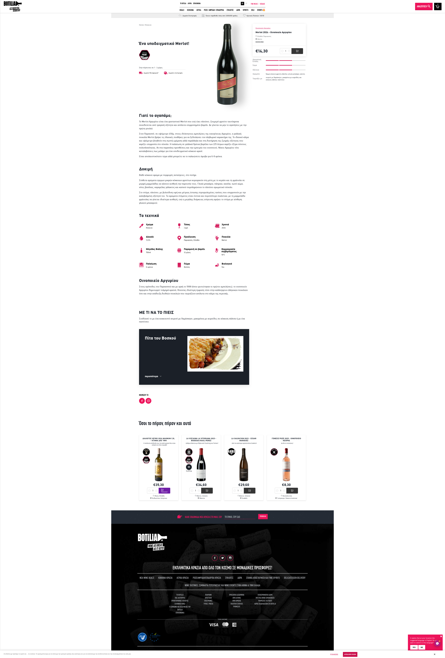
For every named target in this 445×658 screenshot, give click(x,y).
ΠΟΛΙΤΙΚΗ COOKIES (237, 604)
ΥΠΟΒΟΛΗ (263, 516)
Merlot (259, 39)
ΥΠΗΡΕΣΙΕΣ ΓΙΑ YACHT (265, 601)
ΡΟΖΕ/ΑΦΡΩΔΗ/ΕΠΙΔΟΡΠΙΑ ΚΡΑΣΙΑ (207, 577)
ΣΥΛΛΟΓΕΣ (230, 10)
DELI (252, 10)
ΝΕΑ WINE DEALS (147, 577)
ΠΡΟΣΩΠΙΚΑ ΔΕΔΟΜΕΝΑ (236, 595)
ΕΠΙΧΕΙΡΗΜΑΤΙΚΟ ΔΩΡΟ (265, 595)
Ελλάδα (259, 36)
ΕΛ (242, 3)
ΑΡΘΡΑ (190, 3)
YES (414, 647)
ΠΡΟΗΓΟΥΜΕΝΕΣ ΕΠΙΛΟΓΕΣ (179, 601)
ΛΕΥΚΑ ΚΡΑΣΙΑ (183, 577)
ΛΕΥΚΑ (198, 10)
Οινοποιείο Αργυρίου (263, 28)
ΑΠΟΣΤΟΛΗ (208, 598)
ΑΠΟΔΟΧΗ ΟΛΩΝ (350, 654)
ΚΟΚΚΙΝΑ (190, 10)
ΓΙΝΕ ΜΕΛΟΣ (254, 4)
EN (246, 3)
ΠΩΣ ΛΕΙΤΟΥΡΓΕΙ (180, 598)
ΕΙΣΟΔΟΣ (262, 4)
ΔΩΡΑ (238, 10)
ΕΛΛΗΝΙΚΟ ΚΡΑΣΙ (180, 604)
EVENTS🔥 (261, 10)
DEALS (182, 10)
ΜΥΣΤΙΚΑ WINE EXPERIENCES (265, 598)
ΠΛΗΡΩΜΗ (208, 595)
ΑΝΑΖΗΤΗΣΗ (422, 6)
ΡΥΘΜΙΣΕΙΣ (334, 654)
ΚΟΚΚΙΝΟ (260, 42)
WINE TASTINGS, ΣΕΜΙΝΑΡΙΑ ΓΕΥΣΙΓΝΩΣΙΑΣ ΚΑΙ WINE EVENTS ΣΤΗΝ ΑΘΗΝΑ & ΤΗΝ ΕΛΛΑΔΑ (222, 585)
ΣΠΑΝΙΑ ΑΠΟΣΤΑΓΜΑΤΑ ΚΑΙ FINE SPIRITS (263, 577)
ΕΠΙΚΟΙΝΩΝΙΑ (197, 3)
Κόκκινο (148, 25)
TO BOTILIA (183, 3)
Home (141, 25)
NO (422, 647)
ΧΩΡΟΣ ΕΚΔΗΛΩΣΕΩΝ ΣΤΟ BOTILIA (265, 604)
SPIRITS (245, 10)
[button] (437, 643)
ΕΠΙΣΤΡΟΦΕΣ (208, 601)
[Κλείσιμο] (434, 654)
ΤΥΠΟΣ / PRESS (208, 604)
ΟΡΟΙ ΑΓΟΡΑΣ (237, 598)
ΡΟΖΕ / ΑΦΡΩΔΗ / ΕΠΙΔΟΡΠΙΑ (214, 10)
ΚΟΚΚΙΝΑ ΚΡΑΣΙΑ (165, 577)
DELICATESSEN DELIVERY (294, 577)
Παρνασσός (267, 36)
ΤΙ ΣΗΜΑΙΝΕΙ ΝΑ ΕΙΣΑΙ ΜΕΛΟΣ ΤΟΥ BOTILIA (180, 608)
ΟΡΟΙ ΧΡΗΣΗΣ (236, 601)
